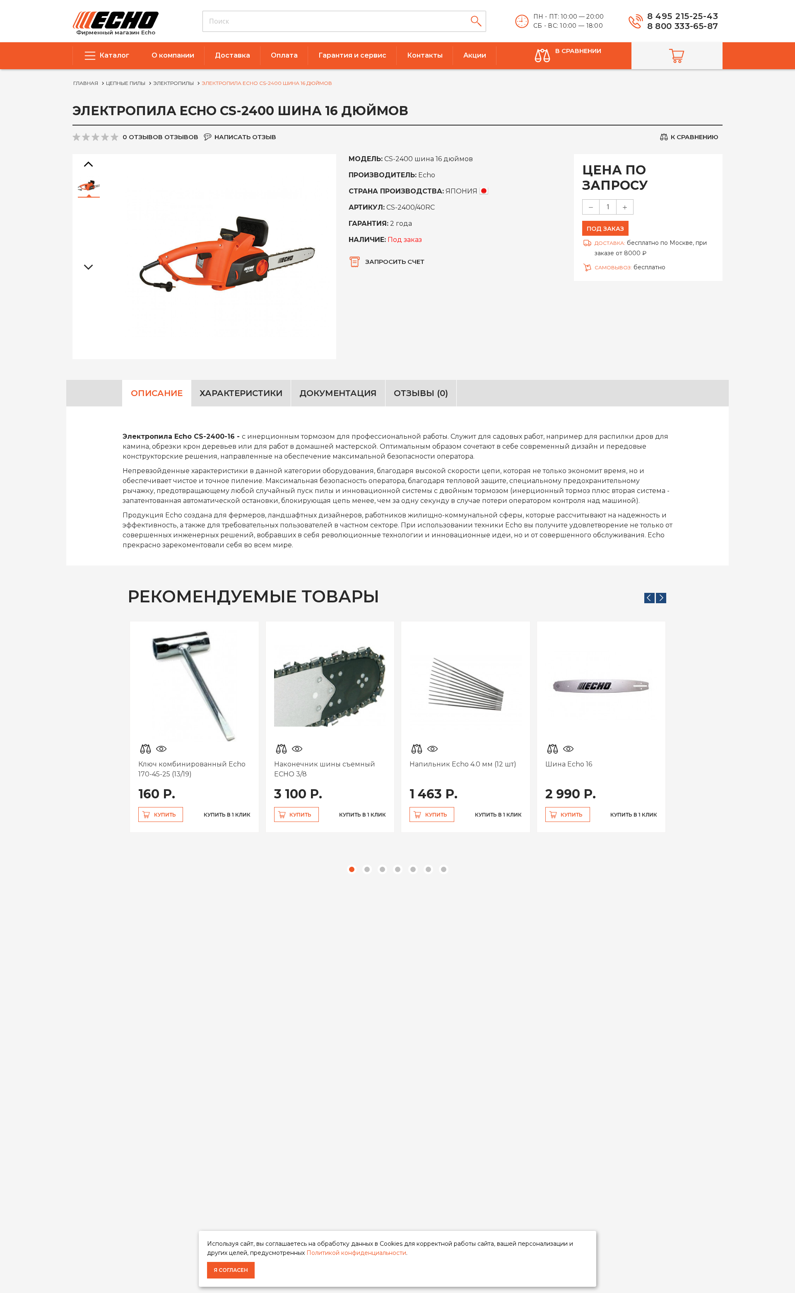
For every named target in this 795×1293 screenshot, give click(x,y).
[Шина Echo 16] (601, 686)
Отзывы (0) (421, 393)
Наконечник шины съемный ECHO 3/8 (324, 769)
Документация (338, 393)
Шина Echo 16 (568, 764)
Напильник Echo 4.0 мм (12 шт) (463, 764)
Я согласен (231, 1270)
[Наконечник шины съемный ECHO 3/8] (330, 686)
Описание (157, 393)
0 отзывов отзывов (160, 137)
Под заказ (605, 228)
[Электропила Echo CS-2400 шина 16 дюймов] (89, 186)
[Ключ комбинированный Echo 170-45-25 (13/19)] (194, 686)
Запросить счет (394, 262)
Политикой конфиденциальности (356, 1253)
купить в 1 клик (227, 815)
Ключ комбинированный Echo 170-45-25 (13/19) (192, 769)
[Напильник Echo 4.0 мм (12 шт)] (466, 686)
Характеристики (241, 393)
